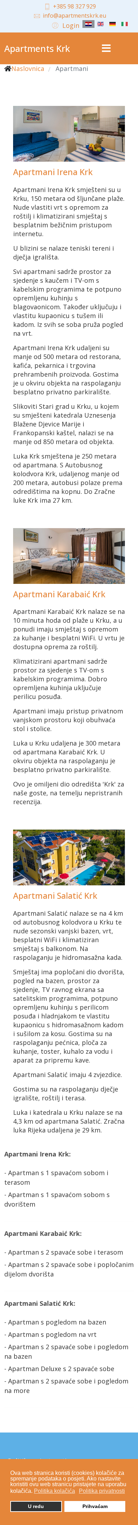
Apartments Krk (37, 48)
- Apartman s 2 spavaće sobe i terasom (63, 1252)
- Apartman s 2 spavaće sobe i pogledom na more (66, 1386)
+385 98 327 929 (74, 6)
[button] (64, 25)
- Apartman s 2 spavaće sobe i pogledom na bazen (66, 1351)
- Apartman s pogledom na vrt (50, 1334)
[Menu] (106, 48)
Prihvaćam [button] (95, 1506)
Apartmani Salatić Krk (55, 895)
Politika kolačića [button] (54, 1491)
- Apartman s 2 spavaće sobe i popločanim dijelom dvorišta (69, 1269)
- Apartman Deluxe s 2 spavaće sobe (59, 1368)
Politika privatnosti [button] (102, 1491)
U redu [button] (36, 1506)
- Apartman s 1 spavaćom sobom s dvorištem (57, 1199)
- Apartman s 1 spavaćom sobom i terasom (56, 1177)
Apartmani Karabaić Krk (59, 594)
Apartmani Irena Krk (53, 172)
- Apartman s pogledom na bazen (55, 1322)
